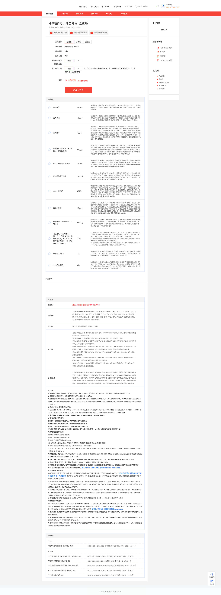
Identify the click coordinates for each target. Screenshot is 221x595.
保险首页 (83, 6)
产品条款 (161, 76)
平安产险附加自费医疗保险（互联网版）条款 (62, 570)
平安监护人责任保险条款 (55, 575)
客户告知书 (90, 305)
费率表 (74, 305)
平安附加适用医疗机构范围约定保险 (59, 561)
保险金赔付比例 (82, 305)
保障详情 (49, 13)
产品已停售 (78, 90)
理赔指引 (109, 13)
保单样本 (97, 305)
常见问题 (128, 6)
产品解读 (64, 13)
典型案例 (79, 13)
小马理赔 (117, 6)
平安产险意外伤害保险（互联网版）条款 (60, 546)
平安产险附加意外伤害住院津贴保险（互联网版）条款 (64, 556)
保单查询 (105, 6)
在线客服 (212, 577)
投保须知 (94, 13)
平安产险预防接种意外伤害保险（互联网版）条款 (63, 566)
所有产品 (94, 6)
